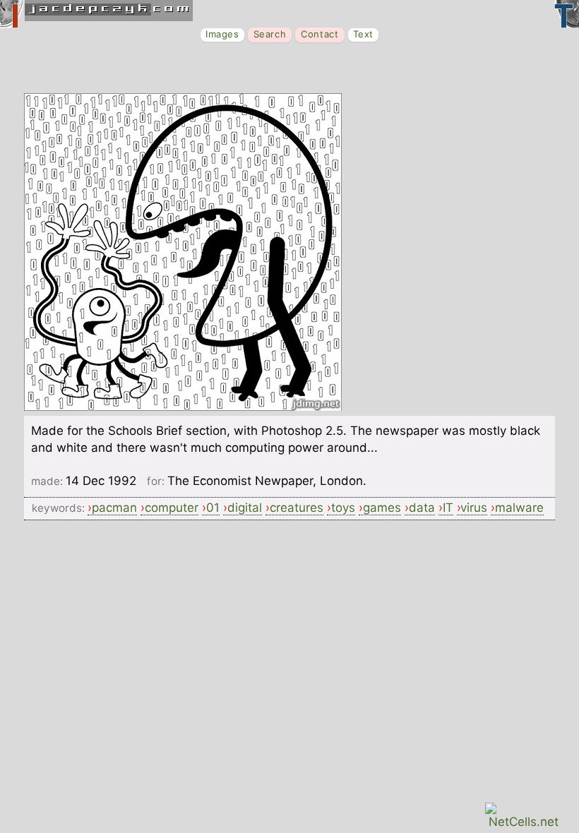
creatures (296, 508)
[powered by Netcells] (523, 822)
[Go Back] (183, 407)
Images (222, 34)
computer (171, 508)
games (382, 508)
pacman (114, 508)
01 (213, 508)
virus (473, 508)
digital (244, 508)
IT (448, 508)
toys (343, 508)
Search (270, 34)
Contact (319, 34)
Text (363, 34)
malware (519, 508)
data (422, 508)
